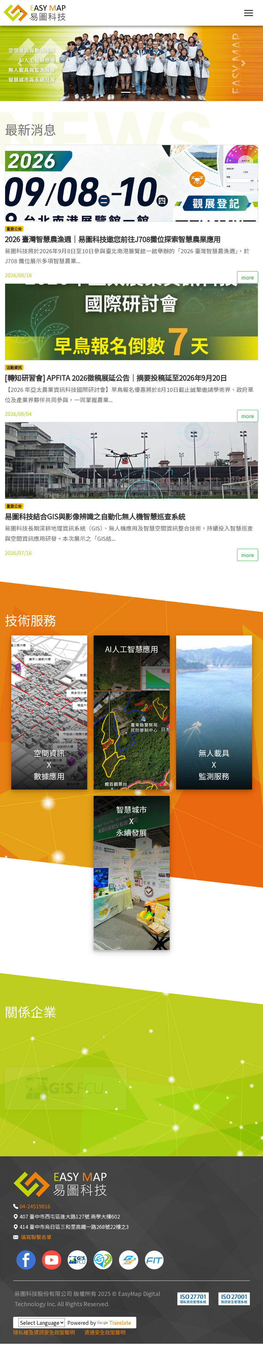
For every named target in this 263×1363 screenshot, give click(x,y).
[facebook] (26, 1259)
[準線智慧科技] (154, 1259)
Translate (120, 1322)
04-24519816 (35, 1206)
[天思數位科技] (128, 1259)
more (247, 277)
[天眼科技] (103, 1259)
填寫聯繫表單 (36, 1237)
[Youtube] (51, 1259)
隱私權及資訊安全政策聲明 (44, 1332)
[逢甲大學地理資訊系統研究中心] (77, 1259)
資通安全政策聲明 (104, 1332)
